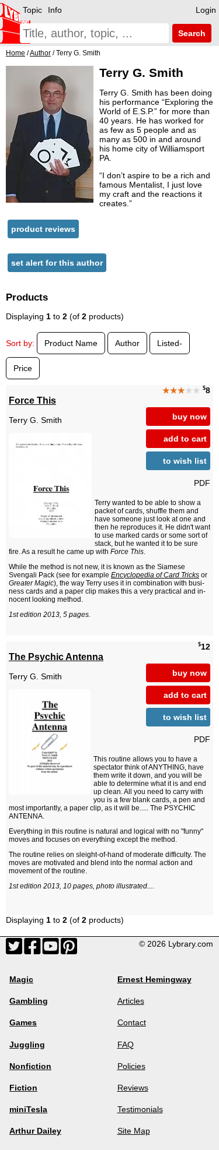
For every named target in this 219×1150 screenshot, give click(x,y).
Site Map (133, 1130)
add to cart (185, 438)
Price (22, 368)
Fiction (23, 1087)
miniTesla (28, 1109)
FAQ (125, 1044)
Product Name (71, 343)
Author (127, 343)
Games (23, 1022)
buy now (189, 416)
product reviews (43, 229)
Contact (131, 1022)
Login (206, 10)
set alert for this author (57, 262)
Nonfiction (30, 1066)
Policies (131, 1066)
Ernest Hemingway (154, 979)
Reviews (132, 1087)
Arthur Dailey (35, 1130)
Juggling (27, 1044)
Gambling (28, 1001)
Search (191, 33)
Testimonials (140, 1109)
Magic (21, 979)
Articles (130, 1001)
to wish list (185, 460)
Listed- (169, 343)
